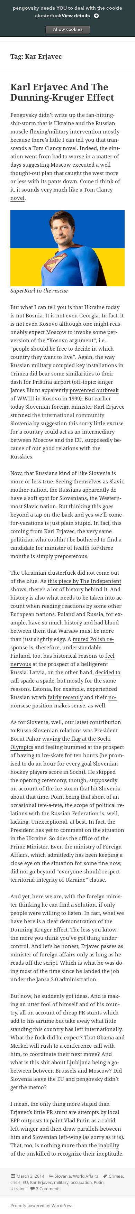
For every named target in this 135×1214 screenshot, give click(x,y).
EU (25, 1182)
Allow (67, 29)
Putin (99, 1182)
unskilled (38, 1153)
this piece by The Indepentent (84, 580)
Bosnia (34, 315)
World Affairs (85, 1176)
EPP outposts (26, 1120)
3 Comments (48, 1189)
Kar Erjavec (41, 1182)
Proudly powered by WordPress (41, 1205)
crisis (15, 1182)
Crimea (116, 1176)
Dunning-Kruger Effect (39, 929)
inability (108, 1145)
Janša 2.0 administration (66, 979)
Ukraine (18, 1189)
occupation (81, 1182)
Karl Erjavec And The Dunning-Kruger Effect (62, 92)
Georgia (89, 315)
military (61, 1182)
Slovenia (63, 1176)
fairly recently (65, 697)
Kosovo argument (71, 340)
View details (76, 15)
